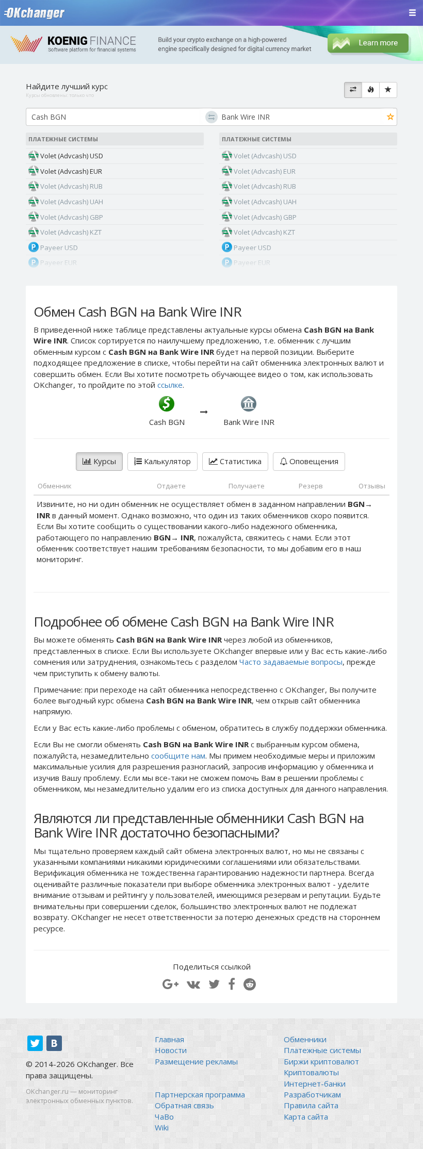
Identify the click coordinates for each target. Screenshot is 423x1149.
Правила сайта (311, 1105)
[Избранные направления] (388, 90)
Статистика (240, 461)
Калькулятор (166, 461)
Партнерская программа (200, 1094)
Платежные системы (322, 1050)
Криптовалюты (311, 1072)
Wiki (162, 1127)
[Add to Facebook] (231, 983)
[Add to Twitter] (214, 983)
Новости (171, 1050)
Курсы (103, 461)
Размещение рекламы (196, 1061)
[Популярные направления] (371, 90)
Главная (169, 1039)
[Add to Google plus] (170, 983)
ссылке (170, 385)
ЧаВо (164, 1116)
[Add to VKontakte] (193, 983)
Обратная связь (184, 1105)
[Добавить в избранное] (391, 117)
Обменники (305, 1039)
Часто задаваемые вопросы (291, 661)
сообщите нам (178, 755)
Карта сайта (306, 1116)
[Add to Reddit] (249, 983)
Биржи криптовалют (321, 1061)
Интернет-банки (315, 1083)
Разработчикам (312, 1094)
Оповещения (312, 461)
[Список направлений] (353, 90)
